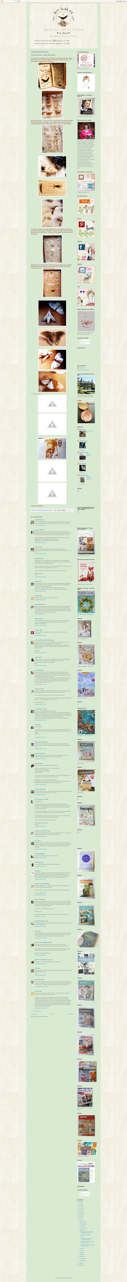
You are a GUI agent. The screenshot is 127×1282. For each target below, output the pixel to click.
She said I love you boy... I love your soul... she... (87, 1242)
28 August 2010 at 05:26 (40, 975)
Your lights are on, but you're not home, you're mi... (86, 1239)
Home (52, 1014)
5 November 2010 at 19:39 (41, 1008)
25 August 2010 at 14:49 (40, 926)
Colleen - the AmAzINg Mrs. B (42, 942)
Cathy (36, 871)
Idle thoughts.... (82, 429)
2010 (80, 1220)
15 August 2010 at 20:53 (40, 591)
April (81, 1254)
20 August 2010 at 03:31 (40, 857)
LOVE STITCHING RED (40, 921)
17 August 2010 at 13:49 (40, 748)
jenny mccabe (38, 529)
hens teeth (81, 368)
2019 (80, 1202)
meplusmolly (38, 519)
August (82, 1230)
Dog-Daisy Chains (83, 452)
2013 (80, 1214)
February (82, 1258)
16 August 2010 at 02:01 (40, 635)
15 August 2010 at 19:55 (40, 542)
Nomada (37, 991)
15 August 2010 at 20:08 (40, 554)
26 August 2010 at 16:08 (40, 938)
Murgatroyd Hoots (83, 475)
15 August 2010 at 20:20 (40, 576)
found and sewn (38, 753)
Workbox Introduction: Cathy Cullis (88, 478)
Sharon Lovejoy (38, 899)
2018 (80, 1204)
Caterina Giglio (38, 853)
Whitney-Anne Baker (40, 742)
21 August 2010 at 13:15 (40, 866)
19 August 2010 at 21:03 (40, 826)
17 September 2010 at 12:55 (41, 986)
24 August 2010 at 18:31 (40, 916)
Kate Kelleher (38, 979)
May (81, 1252)
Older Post (70, 1014)
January (82, 1260)
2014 (80, 1212)
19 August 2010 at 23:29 (40, 836)
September (83, 1228)
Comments (82, 343)
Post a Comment (37, 1011)
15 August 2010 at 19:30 (40, 525)
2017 (80, 1206)
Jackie (36, 841)
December (82, 1222)
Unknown (37, 595)
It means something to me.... (89, 455)
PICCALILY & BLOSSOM (41, 883)
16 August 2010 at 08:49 (40, 652)
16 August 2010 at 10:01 (40, 684)
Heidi (36, 968)
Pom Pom (37, 630)
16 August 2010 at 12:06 (40, 720)
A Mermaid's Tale (83, 441)
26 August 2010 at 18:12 (40, 963)
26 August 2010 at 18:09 (40, 955)
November (82, 1224)
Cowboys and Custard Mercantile (43, 640)
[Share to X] (61, 510)
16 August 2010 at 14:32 (40, 737)
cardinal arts (38, 688)
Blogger (70, 1277)
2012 (80, 1216)
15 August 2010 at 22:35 (40, 625)
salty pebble (38, 670)
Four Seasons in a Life (40, 799)
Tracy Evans (38, 618)
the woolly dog (82, 463)
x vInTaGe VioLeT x (39, 709)
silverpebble (38, 862)
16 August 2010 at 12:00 (40, 704)
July (81, 1248)
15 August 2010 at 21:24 (40, 614)
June (81, 1250)
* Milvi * (36, 657)
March (81, 1256)
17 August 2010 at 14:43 (40, 758)
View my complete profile (83, 370)
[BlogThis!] (60, 510)
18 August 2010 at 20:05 (40, 794)
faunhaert (37, 763)
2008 (80, 1265)
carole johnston (38, 604)
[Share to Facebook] (63, 510)
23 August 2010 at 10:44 (40, 895)
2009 (80, 1263)
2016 (80, 1208)
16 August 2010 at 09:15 (40, 665)
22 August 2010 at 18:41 (40, 879)
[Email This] (58, 510)
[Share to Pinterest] (65, 510)
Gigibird (37, 581)
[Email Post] (55, 510)
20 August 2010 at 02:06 (40, 849)
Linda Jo (37, 547)
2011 (80, 1218)
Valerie (36, 931)
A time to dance (38, 789)
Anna (36, 724)
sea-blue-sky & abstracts (41, 831)
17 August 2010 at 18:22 (40, 784)
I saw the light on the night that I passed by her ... (87, 1245)
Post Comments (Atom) (42, 1016)
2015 (80, 1210)
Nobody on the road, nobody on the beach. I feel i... (86, 1232)
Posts (80, 340)
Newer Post (34, 1014)
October (82, 1226)
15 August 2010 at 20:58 (40, 599)
